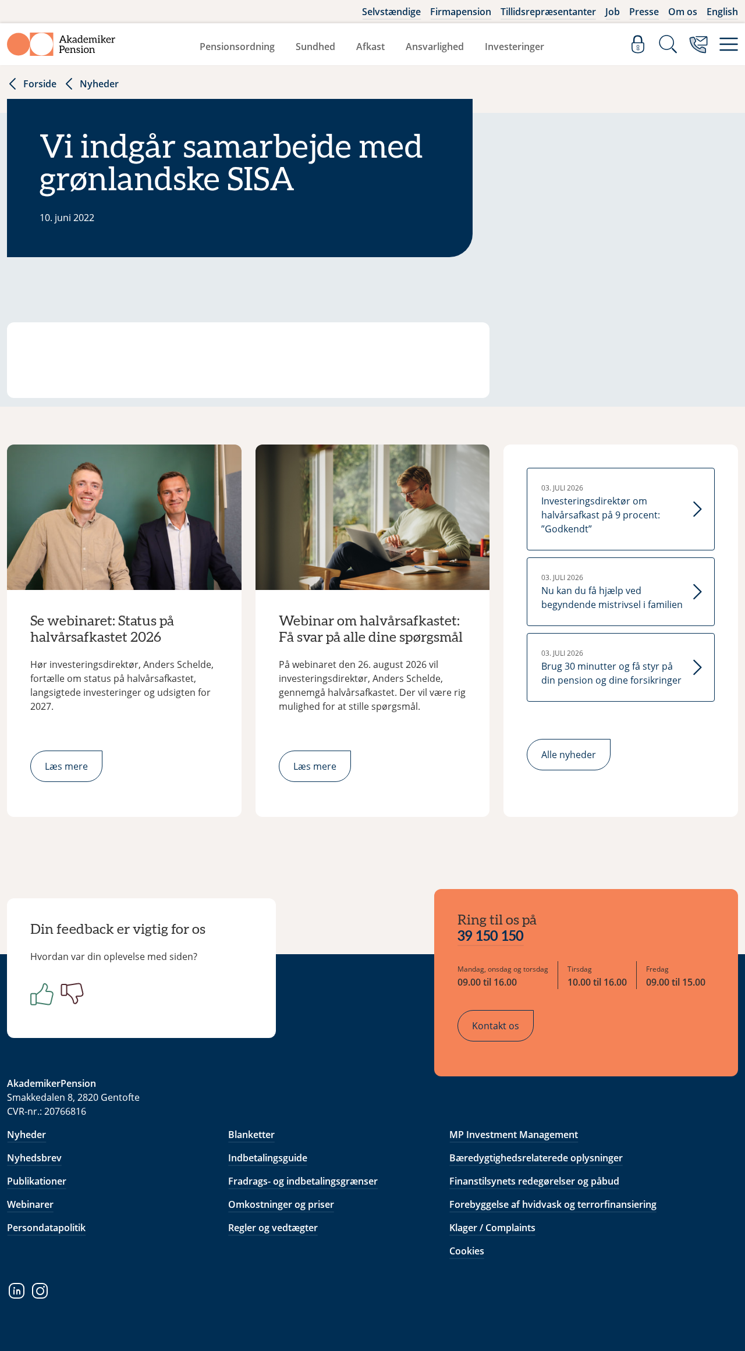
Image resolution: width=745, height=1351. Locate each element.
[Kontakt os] (698, 44)
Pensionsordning (237, 46)
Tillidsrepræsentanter (548, 11)
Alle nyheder (568, 754)
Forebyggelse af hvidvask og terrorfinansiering (553, 1204)
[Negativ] (70, 993)
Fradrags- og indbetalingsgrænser (303, 1181)
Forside (39, 83)
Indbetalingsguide (267, 1157)
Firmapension (460, 11)
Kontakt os (495, 1025)
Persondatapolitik (46, 1227)
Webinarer (30, 1204)
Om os (682, 11)
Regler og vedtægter (273, 1227)
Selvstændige (391, 11)
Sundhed (315, 46)
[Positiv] (39, 993)
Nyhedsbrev (34, 1157)
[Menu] (728, 44)
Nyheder (99, 83)
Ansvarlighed (435, 46)
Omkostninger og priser (281, 1204)
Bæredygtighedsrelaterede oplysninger (536, 1157)
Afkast (370, 46)
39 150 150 (490, 937)
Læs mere (66, 766)
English (722, 11)
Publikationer (36, 1181)
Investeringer (514, 46)
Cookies (466, 1251)
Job (612, 11)
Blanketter (251, 1134)
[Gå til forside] (61, 44)
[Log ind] (638, 44)
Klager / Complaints (492, 1227)
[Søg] (668, 44)
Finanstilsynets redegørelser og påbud (534, 1181)
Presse (644, 11)
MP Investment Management (513, 1134)
